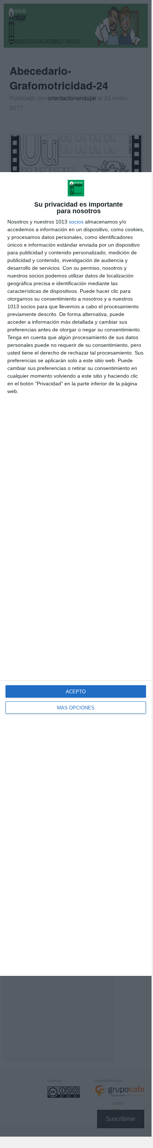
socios (76, 221)
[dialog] (76, 574)
